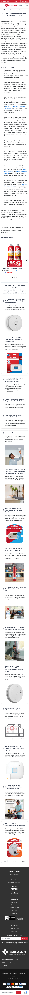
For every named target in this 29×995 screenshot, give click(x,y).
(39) (16, 271)
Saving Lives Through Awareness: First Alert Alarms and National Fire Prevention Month (14, 668)
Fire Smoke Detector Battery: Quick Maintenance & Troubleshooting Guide (14, 379)
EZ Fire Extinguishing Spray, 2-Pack (12, 268)
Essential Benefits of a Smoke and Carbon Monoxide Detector (15, 628)
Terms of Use (22, 973)
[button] (2, 260)
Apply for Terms (14, 877)
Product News (14, 931)
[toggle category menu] (1, 5)
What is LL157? (9, 433)
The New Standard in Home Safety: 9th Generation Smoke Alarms (14, 748)
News (5, 9)
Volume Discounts (14, 874)
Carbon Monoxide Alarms (14, 882)
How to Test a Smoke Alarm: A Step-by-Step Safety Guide (14, 400)
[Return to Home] (2, 9)
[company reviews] (14, 918)
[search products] (18, 992)
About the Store (14, 928)
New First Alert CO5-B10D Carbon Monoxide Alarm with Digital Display (14, 339)
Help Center (14, 910)
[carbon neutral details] (14, 890)
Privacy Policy (13, 973)
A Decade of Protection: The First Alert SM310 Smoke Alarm (15, 824)
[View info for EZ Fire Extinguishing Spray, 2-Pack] (14, 255)
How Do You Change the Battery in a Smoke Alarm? (15, 416)
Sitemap (13, 976)
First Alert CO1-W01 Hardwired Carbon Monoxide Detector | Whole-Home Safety (15, 300)
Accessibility (5, 973)
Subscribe (24, 938)
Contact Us (14, 913)
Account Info (14, 905)
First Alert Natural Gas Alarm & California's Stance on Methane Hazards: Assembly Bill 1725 (15, 471)
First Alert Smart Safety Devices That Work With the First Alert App (15, 588)
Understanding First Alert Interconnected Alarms (13, 709)
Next (23, 861)
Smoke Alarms (14, 880)
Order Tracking (14, 902)
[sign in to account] (27, 5)
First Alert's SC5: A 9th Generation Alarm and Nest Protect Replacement (13, 786)
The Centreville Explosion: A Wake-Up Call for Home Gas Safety (14, 510)
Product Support (14, 907)
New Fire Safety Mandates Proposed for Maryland (13, 549)
